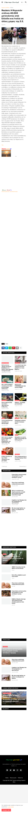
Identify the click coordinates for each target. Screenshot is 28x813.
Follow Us (20, 777)
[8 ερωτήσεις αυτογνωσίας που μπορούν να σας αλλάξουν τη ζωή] (6, 477)
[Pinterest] (13, 348)
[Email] (17, 348)
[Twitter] (6, 348)
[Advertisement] (14, 171)
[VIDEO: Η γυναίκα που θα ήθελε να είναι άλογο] (6, 569)
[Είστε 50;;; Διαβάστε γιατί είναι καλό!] (6, 577)
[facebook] (7, 770)
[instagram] (17, 770)
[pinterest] (21, 770)
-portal (6, 148)
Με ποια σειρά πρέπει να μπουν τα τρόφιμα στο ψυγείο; (18, 509)
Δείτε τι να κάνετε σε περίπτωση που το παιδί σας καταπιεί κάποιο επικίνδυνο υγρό (18, 492)
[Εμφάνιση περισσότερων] (20, 348)
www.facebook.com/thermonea (10, 191)
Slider (11, 7)
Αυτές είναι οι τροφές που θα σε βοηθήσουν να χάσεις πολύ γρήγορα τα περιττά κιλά (7, 367)
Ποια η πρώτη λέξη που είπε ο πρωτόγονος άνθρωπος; (7, 404)
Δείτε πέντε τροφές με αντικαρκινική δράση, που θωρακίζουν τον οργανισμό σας (7, 439)
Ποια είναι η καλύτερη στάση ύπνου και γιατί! (18, 483)
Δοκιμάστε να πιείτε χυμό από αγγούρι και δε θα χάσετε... (20, 438)
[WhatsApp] (10, 348)
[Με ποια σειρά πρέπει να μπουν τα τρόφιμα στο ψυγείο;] (6, 510)
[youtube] (14, 770)
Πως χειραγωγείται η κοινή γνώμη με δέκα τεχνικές (20, 458)
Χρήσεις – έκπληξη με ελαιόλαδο (20, 403)
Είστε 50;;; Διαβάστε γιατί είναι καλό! (19, 575)
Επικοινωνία (13, 777)
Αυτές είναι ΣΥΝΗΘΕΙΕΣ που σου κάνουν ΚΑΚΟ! (20, 386)
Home (6, 777)
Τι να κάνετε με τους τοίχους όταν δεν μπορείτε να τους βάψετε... (20, 367)
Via (2, 145)
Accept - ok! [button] (6, 810)
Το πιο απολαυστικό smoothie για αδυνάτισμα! (7, 422)
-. (7, 190)
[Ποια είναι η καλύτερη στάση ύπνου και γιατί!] (6, 485)
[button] (2, 2)
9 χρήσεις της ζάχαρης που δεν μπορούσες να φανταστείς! (19, 501)
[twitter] (10, 770)
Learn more (11, 806)
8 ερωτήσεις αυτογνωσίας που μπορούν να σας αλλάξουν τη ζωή (19, 476)
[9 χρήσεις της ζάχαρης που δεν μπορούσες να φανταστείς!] (6, 502)
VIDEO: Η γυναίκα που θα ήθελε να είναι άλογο (18, 567)
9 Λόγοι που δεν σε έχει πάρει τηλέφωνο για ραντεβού (7, 458)
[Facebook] (3, 348)
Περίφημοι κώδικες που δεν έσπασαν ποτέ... (20, 422)
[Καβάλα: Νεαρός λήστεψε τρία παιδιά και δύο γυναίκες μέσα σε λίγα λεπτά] (6, 601)
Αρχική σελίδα (5, 7)
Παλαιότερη (22, 466)
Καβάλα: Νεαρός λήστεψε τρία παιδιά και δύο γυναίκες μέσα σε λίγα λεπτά (19, 601)
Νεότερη (4, 466)
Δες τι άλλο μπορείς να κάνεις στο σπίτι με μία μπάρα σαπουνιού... (7, 386)
